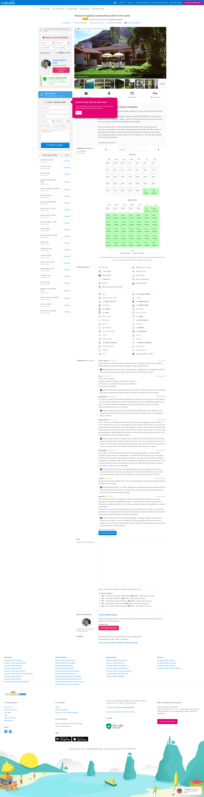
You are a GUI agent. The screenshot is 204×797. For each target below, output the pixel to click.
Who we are (8, 707)
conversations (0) (160, 3)
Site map (7, 712)
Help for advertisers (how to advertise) (68, 723)
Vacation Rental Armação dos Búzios (119, 671)
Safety (57, 707)
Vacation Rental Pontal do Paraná (169, 668)
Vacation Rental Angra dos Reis (117, 674)
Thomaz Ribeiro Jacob (107, 614)
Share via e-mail (97, 23)
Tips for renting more (62, 726)
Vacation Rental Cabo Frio (115, 663)
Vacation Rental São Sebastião (15, 663)
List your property (192, 3)
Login (126, 701)
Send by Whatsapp (115, 23)
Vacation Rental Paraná (165, 660)
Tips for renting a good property (66, 712)
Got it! (79, 113)
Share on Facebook (133, 23)
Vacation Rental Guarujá (12, 668)
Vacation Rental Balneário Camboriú (68, 676)
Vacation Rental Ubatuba (13, 660)
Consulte (67, 161)
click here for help (127, 712)
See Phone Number (62, 70)
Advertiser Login (175, 3)
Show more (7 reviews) (106, 530)
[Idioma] (115, 3)
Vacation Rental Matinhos (166, 666)
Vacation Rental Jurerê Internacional (68, 679)
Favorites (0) (143, 3)
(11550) (44, 9)
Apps (130, 3)
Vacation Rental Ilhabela (12, 679)
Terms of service (10, 718)
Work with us (8, 720)
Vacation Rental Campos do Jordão (16, 682)
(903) (72, 9)
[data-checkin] (47, 43)
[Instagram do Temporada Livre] (11, 732)
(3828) (58, 9)
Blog (5, 715)
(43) (84, 9)
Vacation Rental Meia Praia (64, 668)
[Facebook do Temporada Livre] (6, 732)
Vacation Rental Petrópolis (115, 676)
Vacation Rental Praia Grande (14, 671)
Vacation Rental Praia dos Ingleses (67, 671)
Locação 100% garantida (57, 78)
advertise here (129, 707)
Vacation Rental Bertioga (13, 666)
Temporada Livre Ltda (94, 749)
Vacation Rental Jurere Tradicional (67, 684)
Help (122, 3)
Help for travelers (61, 710)
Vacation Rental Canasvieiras (65, 674)
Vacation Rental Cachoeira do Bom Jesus (69, 682)
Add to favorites (81, 23)
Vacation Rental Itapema (64, 666)
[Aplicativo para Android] (63, 741)
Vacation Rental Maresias (13, 676)
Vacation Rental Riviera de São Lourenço (18, 674)
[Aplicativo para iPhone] (80, 741)
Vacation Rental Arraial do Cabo (117, 668)
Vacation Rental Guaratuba (166, 663)
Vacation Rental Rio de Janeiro (117, 660)
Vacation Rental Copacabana (116, 666)
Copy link (67, 23)
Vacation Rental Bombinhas (65, 660)
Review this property (107, 533)
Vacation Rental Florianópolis (65, 663)
